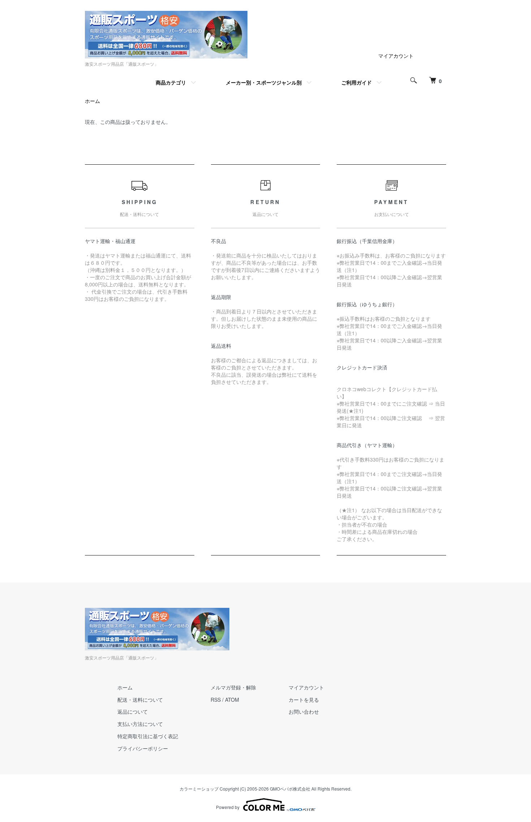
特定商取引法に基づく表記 (147, 736)
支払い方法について (140, 723)
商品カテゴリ (171, 82)
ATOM (232, 699)
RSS (216, 699)
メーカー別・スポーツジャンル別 (264, 82)
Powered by (227, 807)
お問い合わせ (304, 711)
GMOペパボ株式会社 (290, 789)
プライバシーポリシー (142, 748)
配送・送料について (140, 699)
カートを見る (304, 699)
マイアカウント (396, 55)
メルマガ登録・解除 (233, 687)
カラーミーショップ (199, 789)
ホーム (92, 100)
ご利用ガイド (356, 82)
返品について (132, 711)
